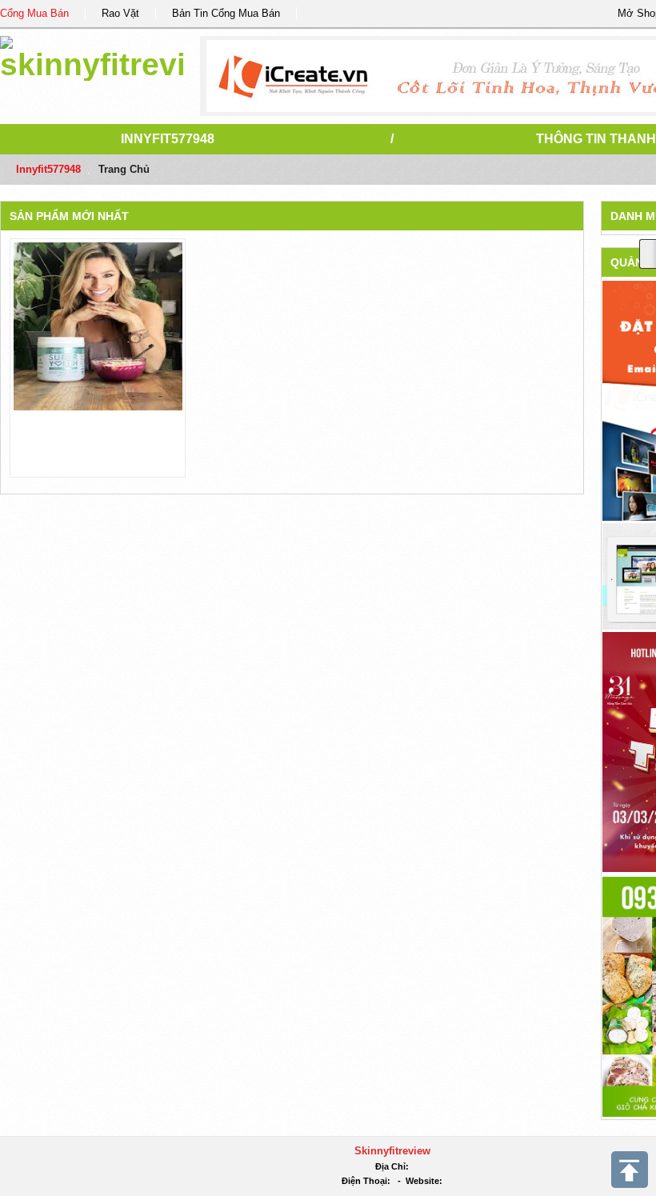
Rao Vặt (120, 13)
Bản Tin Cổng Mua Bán (226, 13)
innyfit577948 (167, 139)
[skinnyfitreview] (91, 55)
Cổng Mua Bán (34, 13)
